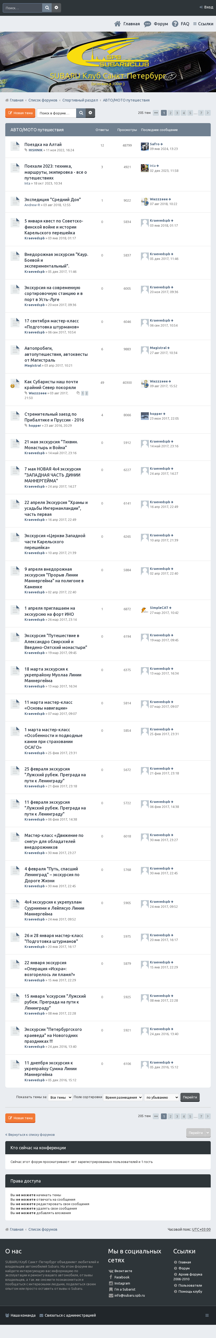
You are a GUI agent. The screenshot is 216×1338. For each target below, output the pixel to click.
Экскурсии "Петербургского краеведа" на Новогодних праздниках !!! (53, 1035)
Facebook (122, 1277)
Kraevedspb (34, 238)
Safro (155, 144)
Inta (27, 183)
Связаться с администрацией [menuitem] (70, 1315)
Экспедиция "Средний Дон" (52, 199)
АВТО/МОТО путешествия (37, 129)
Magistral (32, 365)
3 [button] (177, 113)
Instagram (122, 1283)
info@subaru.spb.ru (130, 1295)
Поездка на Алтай (43, 144)
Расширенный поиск (56, 8)
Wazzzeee (159, 199)
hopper (35, 425)
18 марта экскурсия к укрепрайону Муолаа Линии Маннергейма (52, 675)
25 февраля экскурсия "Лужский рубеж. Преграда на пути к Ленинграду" (55, 775)
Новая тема (23, 113)
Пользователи (190, 1285)
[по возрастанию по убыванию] (162, 1097)
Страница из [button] (156, 113)
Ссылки (205, 23)
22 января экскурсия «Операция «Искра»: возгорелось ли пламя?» (49, 968)
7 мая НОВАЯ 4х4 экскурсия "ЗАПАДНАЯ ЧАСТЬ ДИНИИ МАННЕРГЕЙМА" (52, 475)
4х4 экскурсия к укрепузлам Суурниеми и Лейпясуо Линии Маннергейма (54, 908)
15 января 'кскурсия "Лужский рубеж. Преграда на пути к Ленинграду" (55, 1002)
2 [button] (170, 113)
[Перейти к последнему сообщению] (162, 144)
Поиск (47, 8)
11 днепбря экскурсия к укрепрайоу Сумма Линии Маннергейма (50, 1068)
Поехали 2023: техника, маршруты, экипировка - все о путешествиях (55, 172)
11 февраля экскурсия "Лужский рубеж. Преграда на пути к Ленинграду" (55, 808)
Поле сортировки (88, 1097)
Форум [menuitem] (161, 23)
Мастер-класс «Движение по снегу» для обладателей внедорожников (54, 841)
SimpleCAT (159, 608)
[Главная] (108, 64)
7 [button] (201, 113)
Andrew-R (32, 205)
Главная (132, 23)
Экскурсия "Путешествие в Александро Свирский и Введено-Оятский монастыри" (55, 641)
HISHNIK (36, 150)
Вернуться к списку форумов (31, 1134)
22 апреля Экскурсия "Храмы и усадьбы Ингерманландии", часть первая (56, 508)
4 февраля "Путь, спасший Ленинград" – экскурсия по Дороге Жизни (52, 874)
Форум (184, 1268)
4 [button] (184, 113)
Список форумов (42, 1229)
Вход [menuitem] (208, 7)
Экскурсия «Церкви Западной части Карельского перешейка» (54, 541)
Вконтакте (123, 1271)
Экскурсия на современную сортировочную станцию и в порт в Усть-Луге (53, 293)
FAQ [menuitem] (185, 23)
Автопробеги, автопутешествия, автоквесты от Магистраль (56, 354)
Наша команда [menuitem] (23, 1315)
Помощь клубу (190, 1291)
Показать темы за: (32, 1097)
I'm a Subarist (125, 1289)
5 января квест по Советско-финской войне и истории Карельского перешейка (53, 227)
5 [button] (190, 113)
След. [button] (208, 113)
